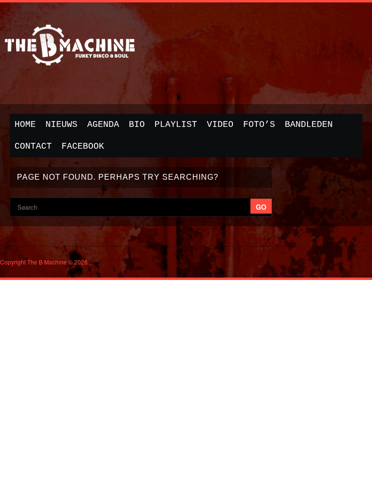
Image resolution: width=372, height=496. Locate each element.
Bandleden (309, 124)
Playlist (176, 124)
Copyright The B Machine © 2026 (44, 262)
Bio (137, 124)
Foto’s (259, 124)
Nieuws (62, 124)
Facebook (83, 146)
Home (25, 124)
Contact (33, 146)
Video (220, 124)
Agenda (103, 124)
